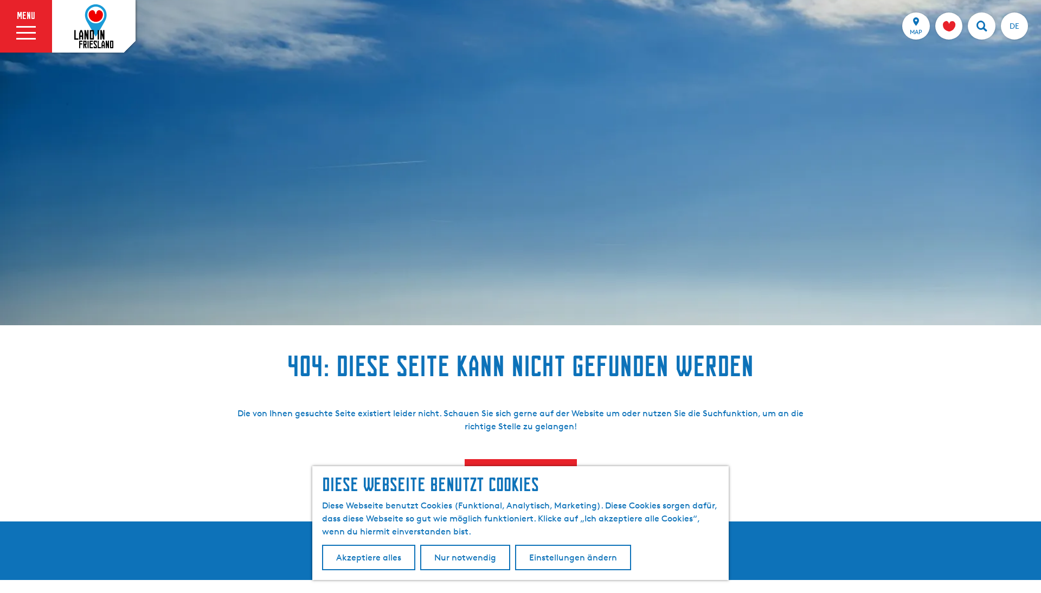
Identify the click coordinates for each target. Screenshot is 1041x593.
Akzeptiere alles (368, 557)
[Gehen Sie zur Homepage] (93, 26)
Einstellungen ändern (573, 557)
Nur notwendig (465, 557)
